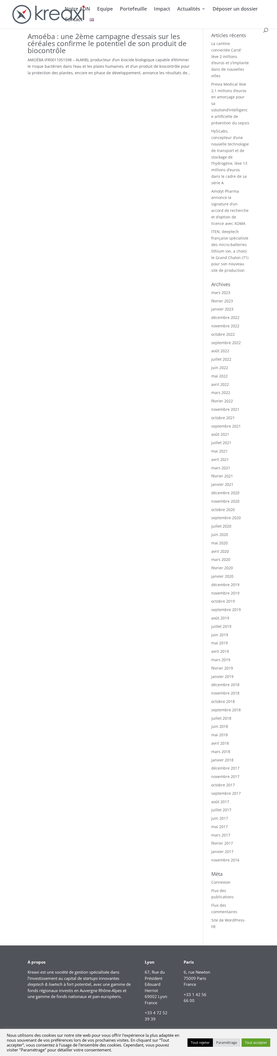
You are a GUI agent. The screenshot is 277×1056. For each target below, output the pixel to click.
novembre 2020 (225, 501)
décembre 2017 (225, 768)
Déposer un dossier (235, 9)
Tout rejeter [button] (200, 1042)
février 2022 (222, 400)
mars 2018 (220, 751)
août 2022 (220, 350)
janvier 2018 (222, 760)
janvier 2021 (222, 484)
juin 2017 (219, 818)
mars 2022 (220, 392)
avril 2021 (220, 459)
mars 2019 (220, 659)
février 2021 (222, 476)
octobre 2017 (223, 784)
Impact (162, 9)
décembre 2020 (225, 492)
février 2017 (222, 843)
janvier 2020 (222, 576)
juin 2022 (219, 367)
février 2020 (222, 567)
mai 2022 (219, 376)
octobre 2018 (223, 701)
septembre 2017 (226, 793)
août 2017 (220, 801)
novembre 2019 (225, 593)
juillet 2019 (221, 626)
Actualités (188, 9)
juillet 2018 (221, 718)
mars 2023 (220, 292)
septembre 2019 (226, 609)
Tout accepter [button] (256, 1042)
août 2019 (220, 618)
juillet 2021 (221, 442)
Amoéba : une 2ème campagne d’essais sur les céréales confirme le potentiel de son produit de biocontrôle (107, 43)
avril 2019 (220, 651)
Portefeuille (133, 9)
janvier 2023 (222, 309)
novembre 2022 (225, 325)
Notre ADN (77, 9)
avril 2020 (220, 551)
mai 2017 (219, 826)
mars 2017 (220, 835)
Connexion (220, 882)
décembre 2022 (225, 317)
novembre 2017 (225, 776)
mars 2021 (220, 467)
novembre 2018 (225, 693)
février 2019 (222, 668)
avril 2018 (220, 743)
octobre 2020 (223, 509)
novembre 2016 (225, 860)
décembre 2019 (225, 584)
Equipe (105, 9)
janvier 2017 (222, 851)
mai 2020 (219, 542)
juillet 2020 (221, 526)
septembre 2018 (226, 709)
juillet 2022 (221, 359)
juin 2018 (219, 726)
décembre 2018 (225, 684)
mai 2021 (219, 451)
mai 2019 (219, 642)
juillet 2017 (221, 809)
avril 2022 (220, 384)
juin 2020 (219, 534)
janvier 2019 (222, 676)
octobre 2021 (223, 417)
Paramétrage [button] (226, 1042)
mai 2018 (219, 734)
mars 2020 (220, 559)
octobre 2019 (223, 601)
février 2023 (222, 300)
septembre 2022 (226, 342)
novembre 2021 (225, 409)
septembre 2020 (226, 517)
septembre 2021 (226, 426)
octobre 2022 (223, 334)
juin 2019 (219, 634)
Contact (74, 19)
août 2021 (220, 434)
